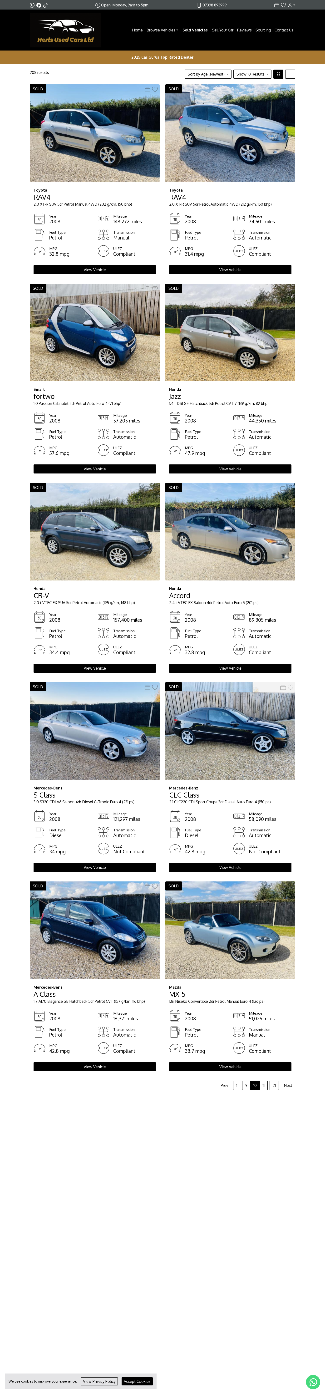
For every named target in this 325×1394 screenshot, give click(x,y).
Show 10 (250, 74)
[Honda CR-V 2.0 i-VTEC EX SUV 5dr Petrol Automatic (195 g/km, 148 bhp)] (95, 531)
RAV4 (42, 197)
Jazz (175, 396)
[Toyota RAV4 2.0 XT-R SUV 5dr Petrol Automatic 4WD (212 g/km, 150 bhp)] (230, 133)
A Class (45, 994)
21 (274, 1085)
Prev (224, 1085)
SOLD (38, 88)
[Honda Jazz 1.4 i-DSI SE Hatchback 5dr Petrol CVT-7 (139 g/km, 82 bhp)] (230, 332)
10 (255, 1085)
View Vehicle (95, 269)
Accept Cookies (137, 1381)
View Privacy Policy (99, 1381)
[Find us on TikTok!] (46, 5)
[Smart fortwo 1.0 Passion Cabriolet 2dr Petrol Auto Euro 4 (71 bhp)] (95, 332)
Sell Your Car (222, 30)
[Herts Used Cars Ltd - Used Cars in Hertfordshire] (65, 29)
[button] (290, 5)
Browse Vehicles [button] (161, 30)
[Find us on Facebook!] (39, 5)
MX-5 (177, 994)
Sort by (206, 74)
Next (288, 1085)
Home (137, 30)
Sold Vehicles (195, 30)
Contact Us (284, 30)
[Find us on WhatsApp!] (33, 5)
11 (264, 1085)
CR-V (41, 595)
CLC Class (184, 794)
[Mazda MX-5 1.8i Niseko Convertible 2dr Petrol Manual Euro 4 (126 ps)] (230, 930)
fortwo (44, 396)
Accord (179, 595)
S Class (44, 794)
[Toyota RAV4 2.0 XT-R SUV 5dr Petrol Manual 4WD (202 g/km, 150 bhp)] (95, 133)
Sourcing (263, 30)
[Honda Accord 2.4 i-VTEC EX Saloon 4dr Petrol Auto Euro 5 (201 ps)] (230, 531)
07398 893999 (214, 5)
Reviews (244, 30)
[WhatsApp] (313, 1382)
